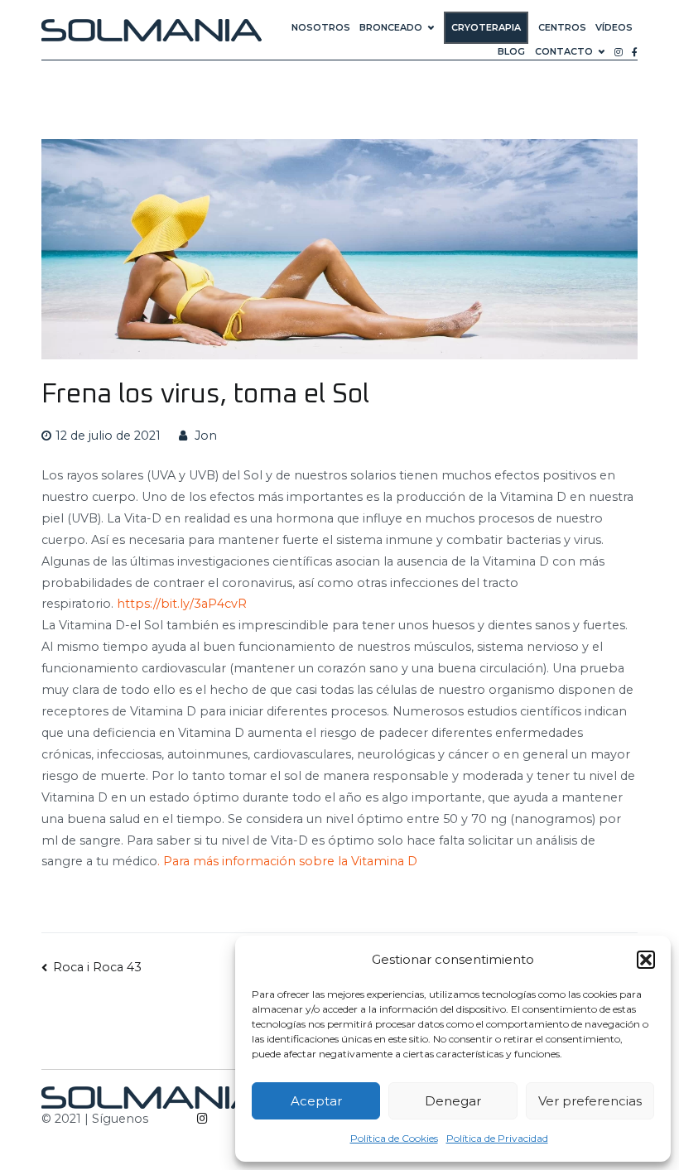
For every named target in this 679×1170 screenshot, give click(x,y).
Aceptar (316, 1101)
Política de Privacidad (497, 1138)
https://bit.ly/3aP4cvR (182, 603)
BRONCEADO (390, 27)
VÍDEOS (614, 27)
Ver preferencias (590, 1101)
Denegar (453, 1101)
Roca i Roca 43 (97, 967)
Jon (206, 435)
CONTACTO (564, 51)
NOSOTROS (320, 27)
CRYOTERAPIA (486, 27)
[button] (646, 959)
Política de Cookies (394, 1138)
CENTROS (562, 27)
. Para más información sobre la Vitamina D (287, 861)
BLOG (511, 51)
